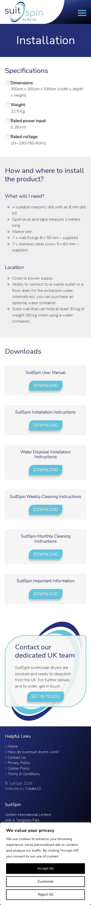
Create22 (33, 788)
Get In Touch (45, 696)
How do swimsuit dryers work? (33, 752)
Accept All (45, 868)
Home (13, 746)
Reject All (45, 894)
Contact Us (17, 757)
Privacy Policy (19, 762)
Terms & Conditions (24, 774)
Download (45, 385)
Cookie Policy (19, 768)
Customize (45, 881)
